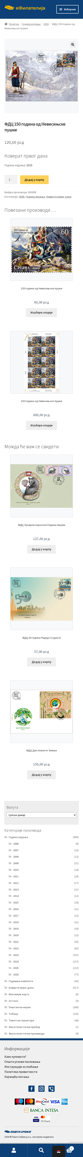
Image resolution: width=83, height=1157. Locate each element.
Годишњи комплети (21, 981)
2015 (16, 902)
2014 (16, 896)
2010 (16, 870)
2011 (16, 876)
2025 (46, 24)
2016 (16, 909)
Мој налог (14, 1150)
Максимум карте (19, 994)
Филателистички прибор (24, 1027)
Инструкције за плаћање (21, 1067)
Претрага (41, 1150)
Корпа (63, 1147)
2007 (16, 850)
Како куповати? (15, 1056)
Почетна (14, 24)
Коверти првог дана (58, 196)
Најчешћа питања (16, 1077)
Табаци (13, 1014)
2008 (16, 856)
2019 (16, 928)
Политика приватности (20, 1072)
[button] (73, 44)
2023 (16, 955)
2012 (16, 883)
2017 (16, 915)
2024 (16, 961)
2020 (16, 935)
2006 (16, 843)
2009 (16, 863)
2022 (16, 948)
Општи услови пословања (22, 1062)
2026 (16, 974)
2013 (16, 889)
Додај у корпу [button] (41, 549)
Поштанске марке (20, 1007)
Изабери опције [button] (41, 312)
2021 (16, 942)
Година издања (31, 24)
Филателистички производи (26, 1033)
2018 (16, 922)
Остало (13, 1001)
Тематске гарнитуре (21, 1020)
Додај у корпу (34, 180)
